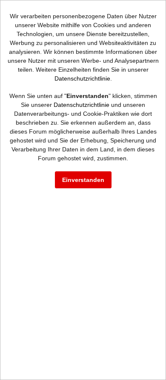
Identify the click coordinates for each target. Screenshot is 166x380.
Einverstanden (83, 179)
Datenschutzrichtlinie (82, 78)
